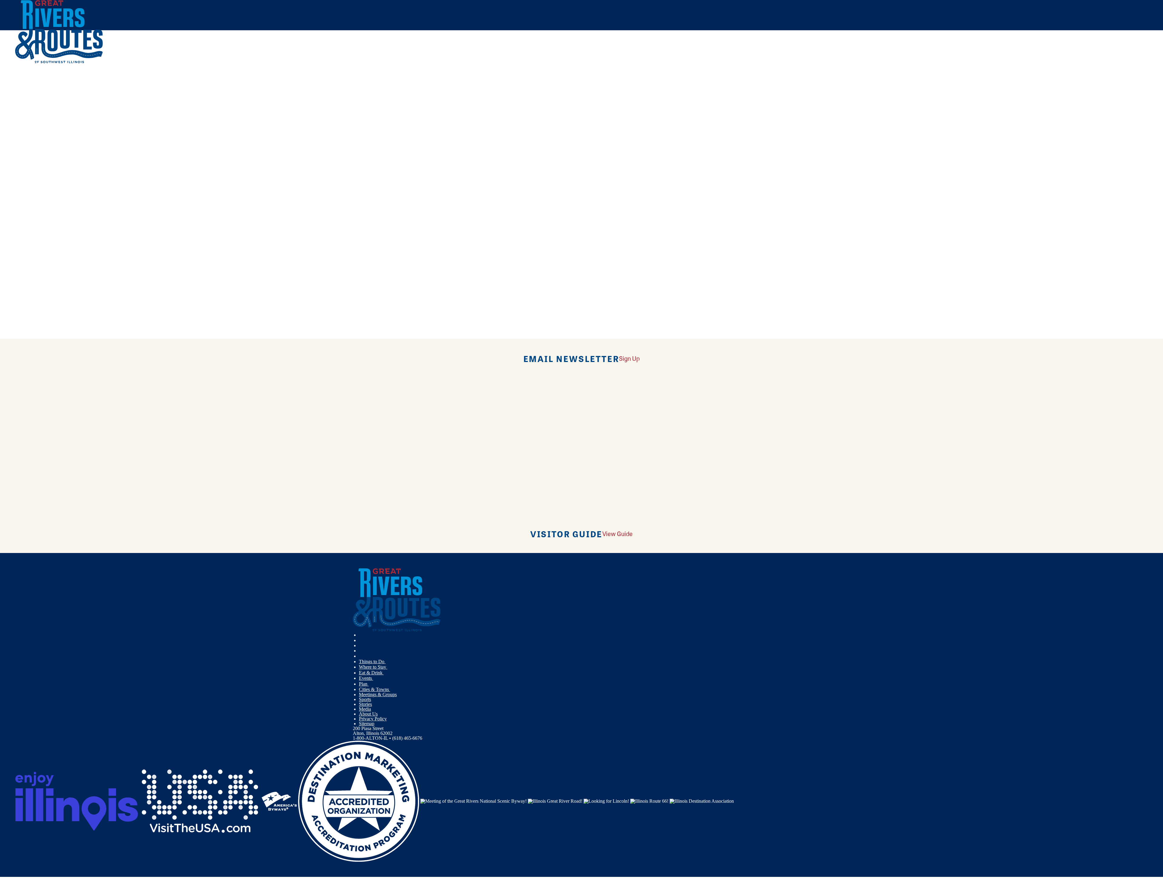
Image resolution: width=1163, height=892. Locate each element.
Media (365, 709)
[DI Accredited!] (358, 800)
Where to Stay (373, 667)
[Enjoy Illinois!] (76, 800)
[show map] (17, 152)
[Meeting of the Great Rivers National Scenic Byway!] (473, 800)
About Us (368, 713)
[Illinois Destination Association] (702, 800)
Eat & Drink (371, 672)
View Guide (617, 533)
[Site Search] (1121, 79)
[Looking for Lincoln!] (606, 800)
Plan (364, 683)
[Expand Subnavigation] (388, 661)
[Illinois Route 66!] (649, 800)
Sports (365, 699)
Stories (365, 704)
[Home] (59, 61)
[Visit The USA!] (199, 800)
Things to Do (372, 661)
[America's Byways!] (279, 800)
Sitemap (366, 723)
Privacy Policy (373, 718)
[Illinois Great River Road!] (555, 800)
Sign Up (629, 358)
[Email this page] (469, 101)
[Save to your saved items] (23, 152)
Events (366, 678)
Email (22, 247)
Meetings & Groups (378, 694)
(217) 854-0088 (61, 196)
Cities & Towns (374, 689)
